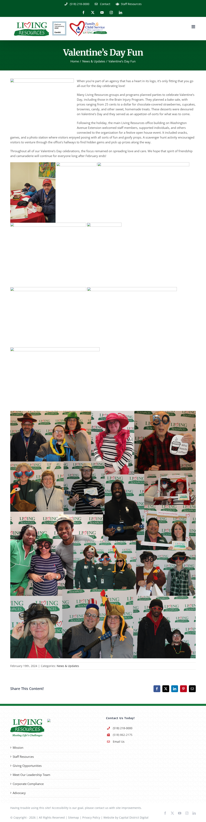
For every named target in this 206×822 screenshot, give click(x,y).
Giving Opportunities (27, 766)
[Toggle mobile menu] (194, 27)
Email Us (119, 741)
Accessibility (60, 808)
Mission (18, 747)
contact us (101, 808)
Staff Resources (23, 757)
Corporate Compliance (28, 784)
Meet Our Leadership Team (31, 775)
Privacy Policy (91, 817)
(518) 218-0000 (122, 728)
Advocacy (19, 793)
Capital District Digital (133, 817)
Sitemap (73, 817)
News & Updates (68, 666)
